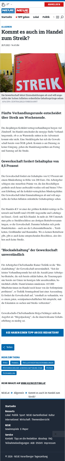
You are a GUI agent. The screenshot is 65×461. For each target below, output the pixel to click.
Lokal (36, 17)
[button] (55, 434)
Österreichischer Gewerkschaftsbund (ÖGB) (23, 368)
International (11, 419)
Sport (22, 415)
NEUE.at (5, 392)
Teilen (9, 347)
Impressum (50, 443)
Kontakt (9, 438)
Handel (16, 363)
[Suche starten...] (62, 17)
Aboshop (42, 438)
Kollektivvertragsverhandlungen (38, 363)
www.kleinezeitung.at (33, 383)
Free (6, 363)
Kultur (52, 415)
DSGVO (39, 443)
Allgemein (19, 392)
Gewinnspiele (12, 429)
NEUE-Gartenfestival (36, 415)
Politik (46, 17)
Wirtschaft (25, 419)
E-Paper (24, 429)
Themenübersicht (40, 419)
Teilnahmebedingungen (17, 443)
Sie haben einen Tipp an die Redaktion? (32, 332)
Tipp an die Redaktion (25, 438)
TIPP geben (23, 17)
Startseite (6, 17)
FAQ (50, 438)
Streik (50, 368)
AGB (32, 443)
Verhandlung (9, 373)
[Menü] (57, 17)
